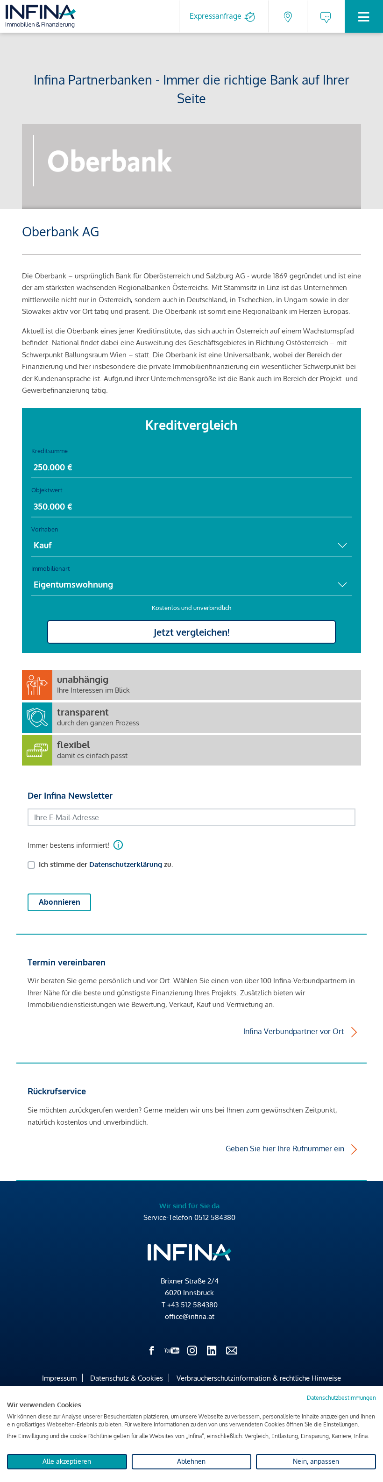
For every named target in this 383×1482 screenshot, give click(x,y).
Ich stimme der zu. (106, 864)
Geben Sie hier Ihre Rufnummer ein (285, 1148)
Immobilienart (50, 568)
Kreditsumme (49, 450)
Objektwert (47, 490)
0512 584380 (214, 1217)
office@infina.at (189, 1316)
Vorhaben (44, 529)
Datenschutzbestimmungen (341, 1397)
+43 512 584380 (192, 1304)
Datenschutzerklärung (125, 864)
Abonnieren (59, 902)
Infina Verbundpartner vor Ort (293, 1031)
